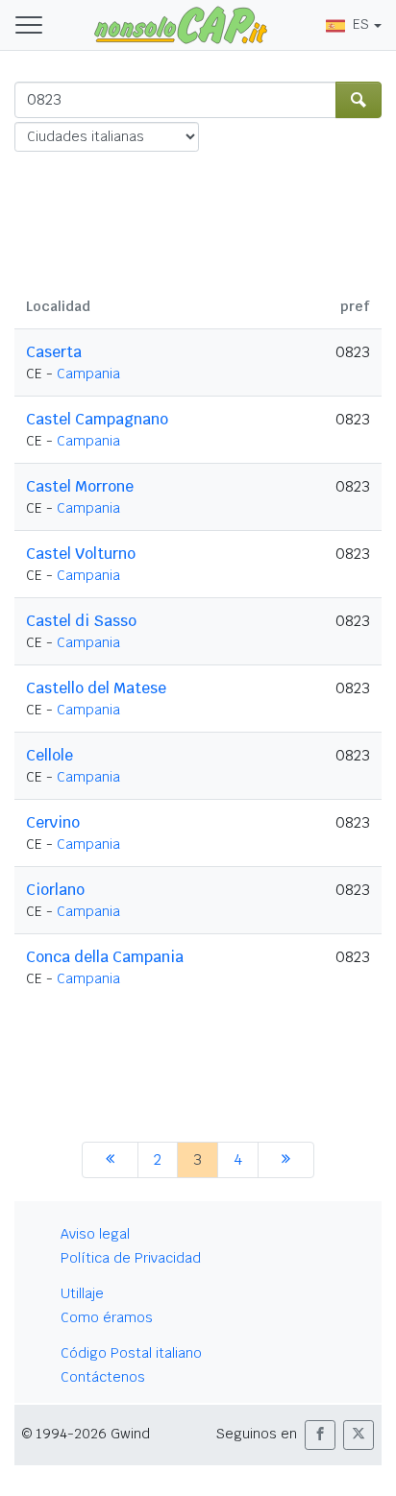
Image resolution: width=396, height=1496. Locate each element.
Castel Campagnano (97, 419)
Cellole (49, 755)
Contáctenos (103, 1377)
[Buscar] (358, 100)
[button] (320, 1435)
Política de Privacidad (131, 1258)
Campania (88, 373)
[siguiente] (286, 1160)
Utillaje (82, 1293)
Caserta (54, 352)
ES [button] (361, 24)
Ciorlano (55, 890)
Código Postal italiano (131, 1353)
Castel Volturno (81, 553)
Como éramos (107, 1317)
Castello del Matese (96, 688)
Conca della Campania (105, 957)
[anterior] (110, 1160)
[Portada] (180, 24)
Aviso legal (95, 1234)
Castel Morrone (80, 486)
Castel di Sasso (81, 621)
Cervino (53, 822)
